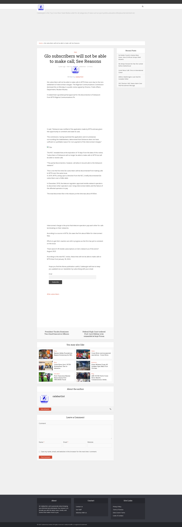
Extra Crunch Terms (119, 513)
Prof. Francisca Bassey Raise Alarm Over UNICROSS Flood (62, 378)
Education (57, 374)
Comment (42, 423)
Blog (55, 351)
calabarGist (82, 66)
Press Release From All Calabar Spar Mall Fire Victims (99, 366)
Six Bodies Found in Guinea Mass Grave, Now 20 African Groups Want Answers (129, 57)
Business (94, 362)
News (93, 351)
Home (41, 43)
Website (90, 442)
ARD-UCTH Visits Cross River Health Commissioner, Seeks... (99, 378)
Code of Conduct (118, 516)
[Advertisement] (91, 25)
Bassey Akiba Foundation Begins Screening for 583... (63, 354)
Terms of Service (118, 510)
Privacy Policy (117, 506)
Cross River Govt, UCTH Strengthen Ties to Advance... (62, 366)
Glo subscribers (53, 294)
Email (50, 274)
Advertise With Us (81, 513)
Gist (75, 52)
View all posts (45, 409)
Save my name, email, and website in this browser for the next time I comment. (69, 452)
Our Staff (78, 510)
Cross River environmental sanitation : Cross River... (101, 354)
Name (41, 442)
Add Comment (71, 66)
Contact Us (79, 506)
